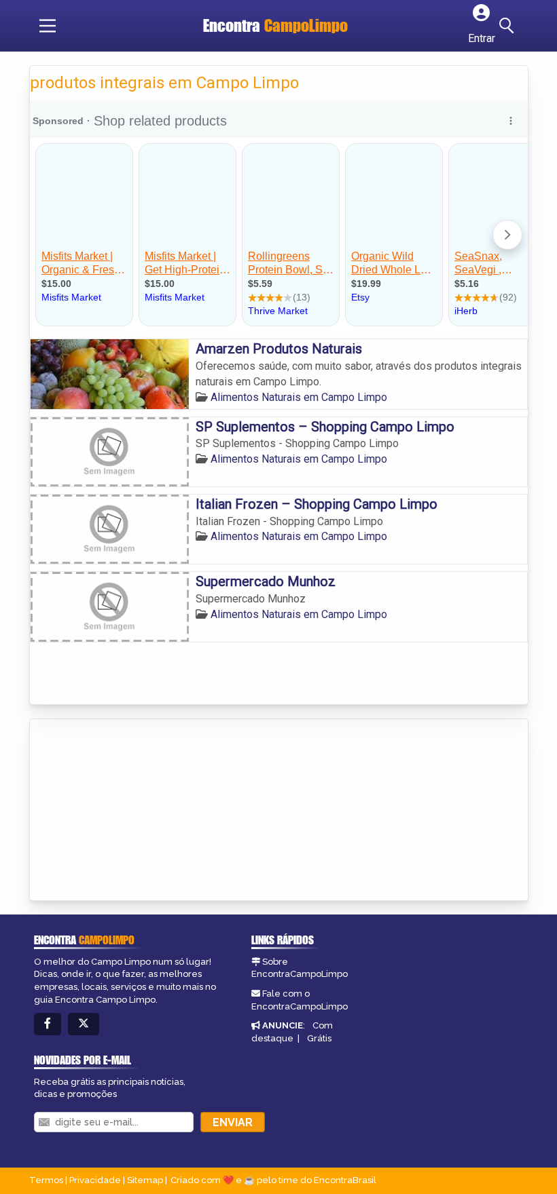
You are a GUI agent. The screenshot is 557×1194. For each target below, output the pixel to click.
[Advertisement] (132, 811)
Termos (46, 1180)
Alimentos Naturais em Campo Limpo (299, 397)
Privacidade (95, 1180)
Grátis (319, 1038)
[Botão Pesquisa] (509, 26)
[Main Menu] (47, 25)
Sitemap (145, 1180)
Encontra (275, 25)
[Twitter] (83, 1024)
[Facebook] (47, 1024)
